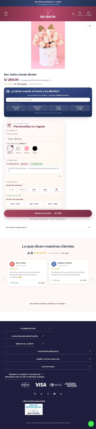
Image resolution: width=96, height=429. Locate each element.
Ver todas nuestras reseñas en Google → (48, 304)
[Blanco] (10, 148)
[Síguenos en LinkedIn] (61, 394)
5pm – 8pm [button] (53, 204)
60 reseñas (22, 84)
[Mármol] (18, 148)
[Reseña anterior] (4, 279)
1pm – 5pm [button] (34, 204)
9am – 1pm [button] (15, 204)
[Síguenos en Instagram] (35, 394)
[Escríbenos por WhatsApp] (91, 424)
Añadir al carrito (48, 213)
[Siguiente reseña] (92, 279)
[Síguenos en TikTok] (41, 394)
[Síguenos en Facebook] (48, 394)
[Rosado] (26, 148)
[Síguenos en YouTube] (54, 394)
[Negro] (35, 148)
